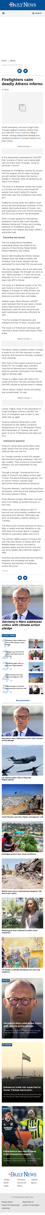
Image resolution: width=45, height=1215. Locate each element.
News (4, 61)
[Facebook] (19, 71)
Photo (19, 1186)
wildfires (5, 571)
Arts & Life (21, 1183)
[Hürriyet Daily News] (22, 5)
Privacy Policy (7, 1202)
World (12, 61)
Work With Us (28, 1202)
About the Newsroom (11, 1205)
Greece (18, 277)
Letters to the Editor (31, 1205)
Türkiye (7, 1180)
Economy (21, 1180)
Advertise (6, 1208)
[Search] (33, 13)
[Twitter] (25, 71)
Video (6, 1186)
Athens (18, 133)
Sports (34, 1183)
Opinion (34, 1180)
